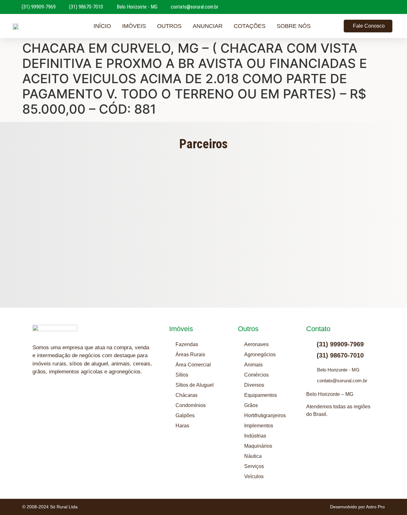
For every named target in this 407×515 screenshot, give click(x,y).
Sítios (182, 375)
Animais (253, 364)
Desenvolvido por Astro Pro (357, 506)
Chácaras (186, 395)
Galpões (185, 415)
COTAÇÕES (250, 26)
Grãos (251, 405)
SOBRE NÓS (294, 26)
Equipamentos (260, 395)
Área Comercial (193, 364)
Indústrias (255, 435)
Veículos (254, 476)
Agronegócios (260, 354)
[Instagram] (37, 396)
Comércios (256, 375)
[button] (82, 220)
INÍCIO (102, 26)
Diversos (254, 385)
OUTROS (169, 26)
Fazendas (187, 344)
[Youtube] (53, 396)
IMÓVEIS (134, 26)
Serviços (254, 466)
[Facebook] (69, 396)
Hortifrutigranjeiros (265, 415)
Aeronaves (256, 344)
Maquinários (258, 446)
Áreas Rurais (190, 354)
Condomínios (191, 405)
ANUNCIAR (208, 26)
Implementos (258, 425)
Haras (182, 425)
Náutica (253, 456)
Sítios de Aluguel (195, 385)
